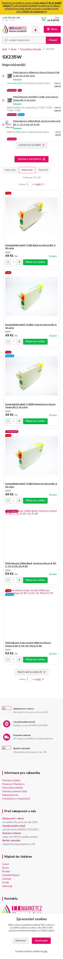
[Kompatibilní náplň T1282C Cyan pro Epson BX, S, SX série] (31, 296)
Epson (13, 49)
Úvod (4, 49)
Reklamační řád (10, 795)
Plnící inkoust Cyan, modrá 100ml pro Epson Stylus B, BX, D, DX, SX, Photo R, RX (28, 644)
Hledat (53, 40)
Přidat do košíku (35, 262)
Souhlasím (41, 940)
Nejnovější (10, 170)
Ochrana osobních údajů (14, 791)
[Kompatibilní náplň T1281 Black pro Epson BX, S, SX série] (31, 217)
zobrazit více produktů (30, 145)
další (38, 184)
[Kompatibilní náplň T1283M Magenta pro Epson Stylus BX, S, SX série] (31, 376)
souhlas (49, 924)
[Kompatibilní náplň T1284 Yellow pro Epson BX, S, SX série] (31, 455)
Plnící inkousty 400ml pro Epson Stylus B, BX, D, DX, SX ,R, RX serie (36, 74)
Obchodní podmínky (12, 787)
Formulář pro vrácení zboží (16, 798)
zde (45, 951)
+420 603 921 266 (11, 17)
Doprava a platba (11, 780)
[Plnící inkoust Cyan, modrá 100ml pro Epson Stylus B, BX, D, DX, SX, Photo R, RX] (31, 614)
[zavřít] (58, 3)
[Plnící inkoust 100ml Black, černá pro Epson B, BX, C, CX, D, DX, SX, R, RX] (31, 535)
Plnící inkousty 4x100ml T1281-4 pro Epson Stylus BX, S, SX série (35, 98)
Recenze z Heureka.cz (13, 784)
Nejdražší (43, 170)
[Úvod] (14, 29)
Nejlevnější (27, 170)
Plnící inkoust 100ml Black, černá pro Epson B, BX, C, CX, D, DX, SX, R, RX (37, 123)
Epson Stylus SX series (31, 49)
